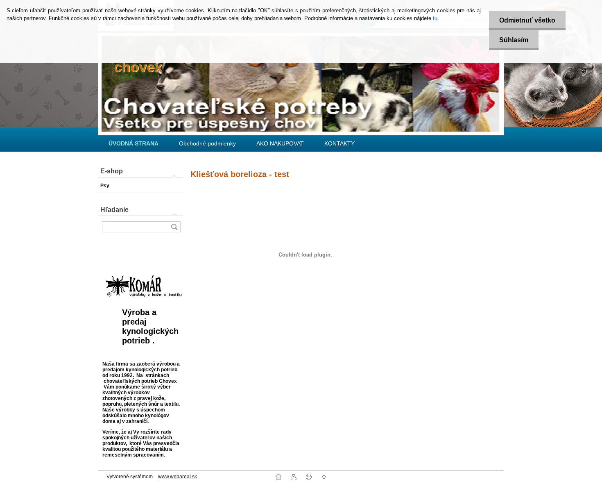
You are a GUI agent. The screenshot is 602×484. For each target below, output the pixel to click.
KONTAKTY (339, 143)
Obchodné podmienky (207, 143)
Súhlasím (513, 39)
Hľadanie (114, 209)
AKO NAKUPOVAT (280, 143)
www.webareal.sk (177, 476)
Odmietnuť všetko (527, 20)
